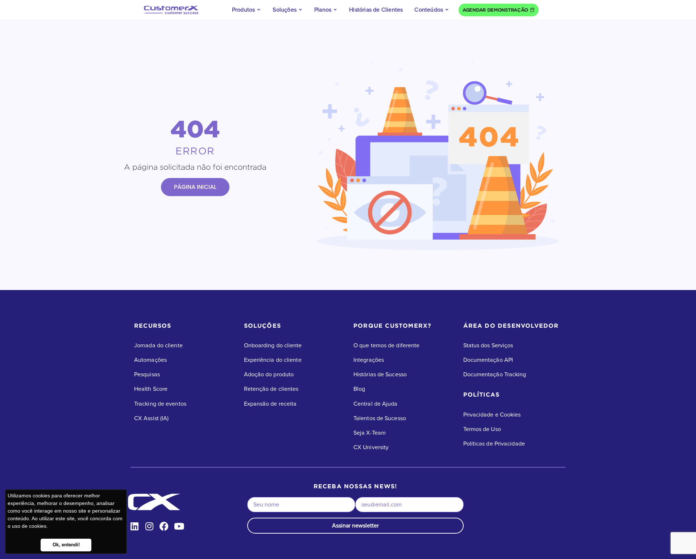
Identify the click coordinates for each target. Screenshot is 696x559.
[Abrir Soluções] (300, 9)
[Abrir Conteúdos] (447, 9)
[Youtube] (178, 526)
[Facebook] (164, 526)
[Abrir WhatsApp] (678, 541)
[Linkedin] (134, 526)
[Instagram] (149, 526)
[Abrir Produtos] (259, 9)
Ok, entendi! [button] (66, 544)
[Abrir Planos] (335, 9)
